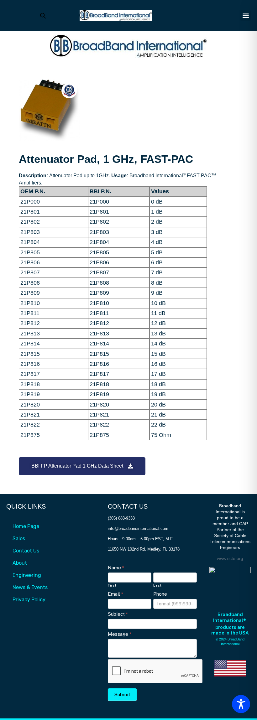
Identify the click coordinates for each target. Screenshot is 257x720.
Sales (19, 538)
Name (116, 567)
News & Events (30, 587)
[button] (245, 15)
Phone (160, 594)
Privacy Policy (29, 600)
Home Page (26, 526)
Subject (118, 614)
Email (115, 594)
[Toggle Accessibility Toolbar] (241, 704)
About (20, 563)
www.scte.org (230, 558)
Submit (122, 694)
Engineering (27, 575)
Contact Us (26, 551)
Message (119, 634)
